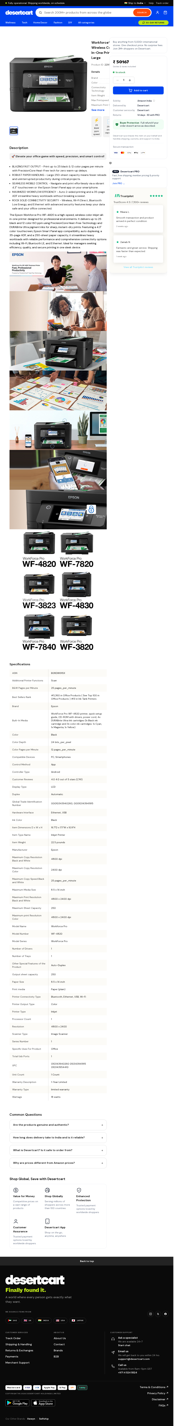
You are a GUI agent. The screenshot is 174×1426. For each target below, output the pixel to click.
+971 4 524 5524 (127, 1372)
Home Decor (40, 22)
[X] (158, 1314)
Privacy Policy (158, 1393)
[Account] (157, 12)
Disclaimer (160, 1399)
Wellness (10, 22)
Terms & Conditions (154, 1387)
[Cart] (165, 12)
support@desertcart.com (134, 1358)
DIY (70, 22)
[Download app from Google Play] (17, 1402)
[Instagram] (150, 1314)
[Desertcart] (19, 12)
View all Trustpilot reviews (138, 267)
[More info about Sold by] (153, 100)
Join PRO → (118, 183)
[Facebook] (165, 1314)
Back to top (87, 1261)
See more (98, 110)
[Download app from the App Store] (43, 1402)
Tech (24, 22)
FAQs (164, 1405)
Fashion (58, 22)
